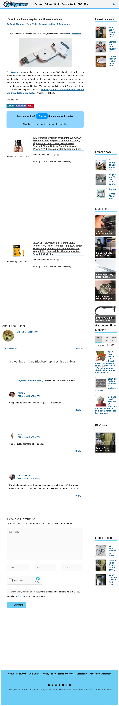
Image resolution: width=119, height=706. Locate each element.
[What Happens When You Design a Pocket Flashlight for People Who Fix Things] (101, 580)
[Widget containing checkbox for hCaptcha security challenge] (24, 580)
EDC (80, 4)
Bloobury (15, 72)
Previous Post (11, 348)
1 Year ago (98, 337)
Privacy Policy (49, 674)
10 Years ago (113, 339)
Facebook (21, 106)
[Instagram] (56, 685)
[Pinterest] (59, 685)
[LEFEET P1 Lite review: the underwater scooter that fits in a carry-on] (101, 47)
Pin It (30, 106)
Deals (57, 4)
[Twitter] (52, 685)
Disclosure (82, 674)
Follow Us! (21, 674)
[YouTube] (63, 685)
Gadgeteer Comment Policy (29, 380)
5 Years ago (106, 339)
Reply (78, 410)
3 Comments (63, 24)
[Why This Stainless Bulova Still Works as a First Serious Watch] (101, 551)
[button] (115, 4)
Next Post (82, 348)
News (44, 24)
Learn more (76, 34)
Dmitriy (21, 393)
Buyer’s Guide (69, 4)
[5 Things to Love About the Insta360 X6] (101, 165)
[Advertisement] (19, 199)
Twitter (10, 106)
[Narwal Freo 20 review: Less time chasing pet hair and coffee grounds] (101, 61)
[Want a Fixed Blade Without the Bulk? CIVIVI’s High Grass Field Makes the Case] (101, 565)
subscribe (20, 596)
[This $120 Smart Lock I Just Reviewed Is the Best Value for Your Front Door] (101, 32)
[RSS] (66, 685)
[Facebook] (49, 685)
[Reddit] (70, 685)
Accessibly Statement (100, 674)
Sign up (42, 116)
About (11, 674)
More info (66, 162)
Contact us (34, 674)
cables (52, 24)
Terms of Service (66, 674)
